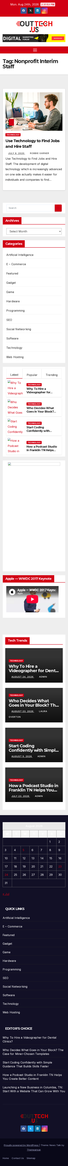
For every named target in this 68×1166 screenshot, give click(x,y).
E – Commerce (16, 264)
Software (12, 338)
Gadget (11, 282)
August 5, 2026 (22, 756)
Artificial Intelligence (20, 255)
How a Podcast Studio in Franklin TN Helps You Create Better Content (42, 452)
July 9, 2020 (16, 153)
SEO (9, 320)
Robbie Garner (39, 153)
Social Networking (18, 329)
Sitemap (31, 1158)
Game (10, 292)
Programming (15, 310)
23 (60, 866)
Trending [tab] (52, 375)
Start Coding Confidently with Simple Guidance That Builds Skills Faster (42, 433)
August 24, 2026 (23, 676)
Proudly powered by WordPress (21, 1145)
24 (6, 874)
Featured (12, 273)
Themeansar (34, 1149)
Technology (13, 135)
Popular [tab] (32, 375)
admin (43, 676)
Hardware (13, 301)
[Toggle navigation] (35, 49)
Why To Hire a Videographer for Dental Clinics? (38, 392)
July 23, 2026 (21, 796)
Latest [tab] (14, 374)
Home (6, 1158)
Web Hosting (15, 357)
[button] (63, 50)
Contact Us (18, 1158)
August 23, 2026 (23, 711)
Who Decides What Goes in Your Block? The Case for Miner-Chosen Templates (40, 413)
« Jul (6, 894)
